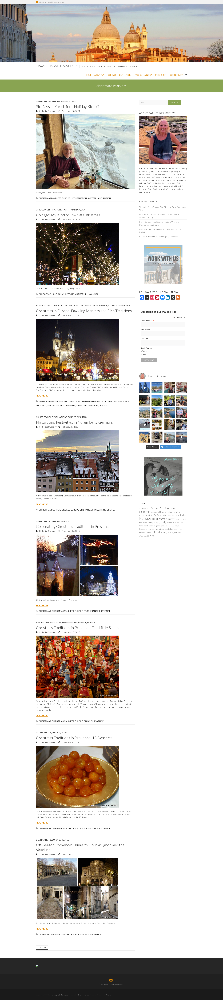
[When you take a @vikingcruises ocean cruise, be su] (157, 424)
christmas (55, 294)
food (86, 611)
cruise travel (167, 515)
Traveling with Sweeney (57, 66)
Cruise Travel (43, 417)
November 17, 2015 (71, 632)
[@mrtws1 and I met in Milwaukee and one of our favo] (144, 400)
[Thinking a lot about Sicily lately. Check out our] (144, 412)
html (145, 351)
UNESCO (149, 532)
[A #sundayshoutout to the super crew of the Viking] (144, 424)
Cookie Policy (176, 75)
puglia (177, 526)
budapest (61, 401)
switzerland (95, 198)
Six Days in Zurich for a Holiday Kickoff (67, 106)
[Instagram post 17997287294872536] (157, 437)
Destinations (125, 75)
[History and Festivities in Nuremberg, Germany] (85, 461)
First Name (145, 330)
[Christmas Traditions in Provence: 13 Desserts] (85, 777)
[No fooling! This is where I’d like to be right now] (169, 412)
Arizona (142, 508)
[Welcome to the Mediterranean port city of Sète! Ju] (169, 437)
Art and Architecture (48, 622)
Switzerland (68, 101)
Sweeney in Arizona (143, 75)
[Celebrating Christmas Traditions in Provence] (85, 565)
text (144, 355)
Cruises (108, 401)
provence (104, 611)
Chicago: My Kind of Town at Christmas (68, 214)
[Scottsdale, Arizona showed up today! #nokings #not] (181, 412)
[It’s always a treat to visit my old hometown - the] (181, 387)
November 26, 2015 (71, 531)
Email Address (147, 320)
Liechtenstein (79, 198)
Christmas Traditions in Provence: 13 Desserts (74, 737)
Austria (40, 305)
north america (149, 526)
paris (158, 526)
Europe (56, 101)
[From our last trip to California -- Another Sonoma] (169, 400)
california (144, 511)
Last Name (145, 339)
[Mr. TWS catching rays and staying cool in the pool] (157, 387)
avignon (44, 934)
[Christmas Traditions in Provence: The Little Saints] (85, 667)
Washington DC (144, 536)
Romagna (143, 529)
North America (71, 209)
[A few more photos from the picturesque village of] (144, 437)
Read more (42, 395)
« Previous (42, 947)
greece (178, 519)
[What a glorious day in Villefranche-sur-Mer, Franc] (181, 424)
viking (94, 509)
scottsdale (169, 529)
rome (149, 529)
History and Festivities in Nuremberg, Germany (75, 422)
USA (83, 209)
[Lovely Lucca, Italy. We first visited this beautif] (169, 424)
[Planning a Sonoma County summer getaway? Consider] (181, 400)
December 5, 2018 (70, 315)
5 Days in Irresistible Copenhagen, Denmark (158, 236)
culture (175, 515)
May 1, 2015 (67, 854)
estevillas (182, 515)
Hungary (124, 305)
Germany (113, 305)
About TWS (99, 75)
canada (154, 512)
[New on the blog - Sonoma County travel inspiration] (157, 400)
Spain (176, 529)
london (169, 522)
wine (152, 535)
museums (176, 522)
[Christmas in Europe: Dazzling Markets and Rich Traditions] (85, 350)
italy (163, 522)
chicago (44, 294)
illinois (89, 294)
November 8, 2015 (70, 742)
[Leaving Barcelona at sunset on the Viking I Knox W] (181, 437)
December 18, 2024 (71, 111)
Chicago (41, 209)
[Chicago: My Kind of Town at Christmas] (85, 254)
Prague (103, 405)
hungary (93, 405)
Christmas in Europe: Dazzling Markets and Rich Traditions (84, 310)
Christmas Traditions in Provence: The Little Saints (77, 627)
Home (88, 75)
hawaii (145, 522)
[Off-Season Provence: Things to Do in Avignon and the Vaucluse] (85, 889)
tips (181, 529)
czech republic (121, 401)
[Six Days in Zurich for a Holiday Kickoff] (85, 151)
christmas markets (50, 198)
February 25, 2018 (70, 426)
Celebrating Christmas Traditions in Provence (73, 526)
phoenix (164, 526)
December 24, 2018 (71, 219)
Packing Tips (160, 75)
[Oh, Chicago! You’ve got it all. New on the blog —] (144, 387)
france (60, 405)
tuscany (142, 533)
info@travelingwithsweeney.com (51, 2)
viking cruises (107, 509)
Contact (112, 75)
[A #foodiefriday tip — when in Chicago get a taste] (169, 387)
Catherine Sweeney (48, 111)
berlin (52, 401)
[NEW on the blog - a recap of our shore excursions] (157, 412)
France (103, 305)
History (150, 523)
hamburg (81, 405)
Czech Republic (54, 305)
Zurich (107, 198)
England (84, 305)
